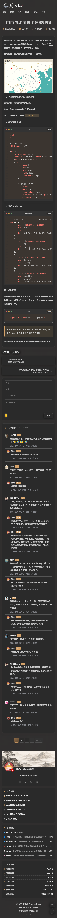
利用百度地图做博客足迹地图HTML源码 (32, 342)
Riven (38, 904)
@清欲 (14, 486)
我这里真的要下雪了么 (15, 810)
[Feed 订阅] (26, 782)
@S (12, 621)
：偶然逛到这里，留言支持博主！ (25, 842)
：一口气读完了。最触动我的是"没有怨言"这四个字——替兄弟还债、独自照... (27, 837)
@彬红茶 (15, 455)
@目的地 (15, 652)
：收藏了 (15, 832)
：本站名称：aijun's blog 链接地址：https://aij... (27, 851)
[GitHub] (37, 782)
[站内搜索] (53, 5)
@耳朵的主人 (17, 521)
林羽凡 (13, 702)
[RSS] (31, 782)
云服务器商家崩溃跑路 (15, 805)
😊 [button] (6, 415)
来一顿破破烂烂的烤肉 (15, 814)
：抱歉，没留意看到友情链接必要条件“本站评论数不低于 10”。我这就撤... (27, 846)
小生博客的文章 (20, 40)
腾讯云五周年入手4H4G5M (18, 800)
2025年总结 (11, 819)
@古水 (14, 583)
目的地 (13, 636)
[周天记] (12, 5)
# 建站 (16, 352)
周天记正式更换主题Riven (17, 796)
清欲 (12, 467)
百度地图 (8, 103)
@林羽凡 (15, 721)
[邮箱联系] (20, 782)
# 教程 (6, 352)
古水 (12, 560)
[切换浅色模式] (52, 904)
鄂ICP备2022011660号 (28, 907)
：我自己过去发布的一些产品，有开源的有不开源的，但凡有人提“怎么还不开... (27, 855)
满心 (13, 451)
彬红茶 (13, 435)
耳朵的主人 (15, 498)
